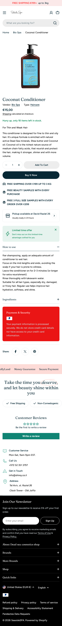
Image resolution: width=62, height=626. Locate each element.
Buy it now (31, 175)
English (42, 587)
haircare (34, 104)
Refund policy (10, 602)
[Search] (55, 23)
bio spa (16, 104)
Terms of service (49, 602)
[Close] (56, 230)
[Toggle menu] (4, 13)
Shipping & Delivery (13, 608)
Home (6, 32)
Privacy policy (28, 602)
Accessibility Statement (40, 608)
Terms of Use (44, 533)
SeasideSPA (17, 620)
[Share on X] (25, 351)
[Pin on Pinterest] (34, 351)
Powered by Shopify (36, 620)
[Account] (51, 13)
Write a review (31, 436)
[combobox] (31, 23)
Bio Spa (17, 32)
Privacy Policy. (10, 536)
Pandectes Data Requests (16, 614)
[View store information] (54, 215)
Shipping (7, 114)
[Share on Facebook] (15, 351)
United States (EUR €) (19, 587)
